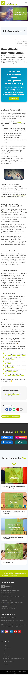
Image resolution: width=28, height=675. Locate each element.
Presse (4, 653)
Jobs (4, 650)
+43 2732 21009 (7, 596)
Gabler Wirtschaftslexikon (11, 122)
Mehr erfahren (14, 98)
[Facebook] (6, 409)
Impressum (6, 664)
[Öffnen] (26, 3)
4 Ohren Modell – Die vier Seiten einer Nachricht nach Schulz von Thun (14, 374)
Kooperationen (7, 648)
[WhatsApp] (14, 409)
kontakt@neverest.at (9, 592)
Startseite (5, 572)
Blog (10, 572)
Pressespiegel (6, 656)
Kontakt (5, 645)
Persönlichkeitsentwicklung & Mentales (14, 573)
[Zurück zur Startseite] (9, 3)
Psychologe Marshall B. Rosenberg (11, 211)
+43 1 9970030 (7, 602)
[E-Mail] (21, 409)
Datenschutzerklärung (8, 661)
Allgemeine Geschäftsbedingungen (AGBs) (13, 658)
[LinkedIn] (10, 409)
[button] (14, 31)
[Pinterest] (17, 409)
